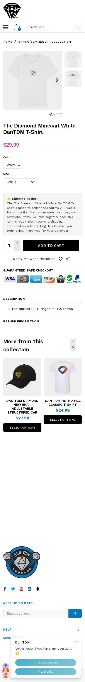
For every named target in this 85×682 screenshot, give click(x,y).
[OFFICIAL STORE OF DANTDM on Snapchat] (37, 589)
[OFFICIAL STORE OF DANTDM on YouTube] (21, 589)
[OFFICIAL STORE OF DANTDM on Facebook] (4, 589)
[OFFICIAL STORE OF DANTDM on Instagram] (29, 589)
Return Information (21, 321)
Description (14, 298)
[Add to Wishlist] (61, 259)
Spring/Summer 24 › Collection (44, 41)
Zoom (58, 114)
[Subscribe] (75, 613)
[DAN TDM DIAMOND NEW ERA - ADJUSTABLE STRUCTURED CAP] (22, 377)
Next (73, 348)
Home (7, 41)
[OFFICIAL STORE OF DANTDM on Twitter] (13, 589)
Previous (73, 342)
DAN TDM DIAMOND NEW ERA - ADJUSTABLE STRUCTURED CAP (22, 406)
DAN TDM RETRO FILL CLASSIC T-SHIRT (63, 403)
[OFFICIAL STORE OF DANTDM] (12, 11)
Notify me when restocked (34, 259)
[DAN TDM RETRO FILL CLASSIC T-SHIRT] (63, 377)
